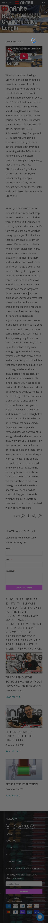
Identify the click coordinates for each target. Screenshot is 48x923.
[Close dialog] (34, 40)
